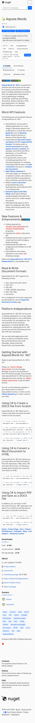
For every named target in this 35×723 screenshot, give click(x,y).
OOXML (24, 615)
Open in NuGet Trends (12, 583)
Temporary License (17, 533)
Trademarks (15, 714)
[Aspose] (3, 599)
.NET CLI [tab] (5, 46)
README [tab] (7, 66)
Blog (25, 531)
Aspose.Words (8, 634)
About (18, 709)
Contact (5, 661)
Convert (13, 612)
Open (5, 612)
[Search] (30, 8)
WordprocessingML (18, 624)
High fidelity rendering (14, 171)
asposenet (10, 604)
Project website (9, 566)
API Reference (7, 531)
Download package (11, 574)
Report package (10, 587)
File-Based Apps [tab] (7, 52)
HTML (22, 621)
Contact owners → (8, 595)
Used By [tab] (22, 70)
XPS (10, 621)
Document (7, 628)
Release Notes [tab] (20, 74)
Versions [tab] (7, 74)
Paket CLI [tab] (11, 49)
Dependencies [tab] (9, 70)
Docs (22, 529)
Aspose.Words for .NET (10, 85)
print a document (19, 182)
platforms (9, 133)
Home (4, 529)
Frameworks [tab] (19, 66)
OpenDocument (20, 618)
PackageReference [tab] (21, 46)
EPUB (15, 628)
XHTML (5, 624)
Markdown (7, 618)
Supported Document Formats (15, 301)
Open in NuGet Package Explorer (16, 578)
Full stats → (5, 542)
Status (5, 670)
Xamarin (6, 631)
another (23, 149)
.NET (21, 628)
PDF (4, 621)
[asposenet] (3, 604)
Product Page (13, 529)
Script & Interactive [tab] (22, 49)
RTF (10, 615)
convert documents (13, 146)
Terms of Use (26, 709)
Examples (17, 531)
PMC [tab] (12, 46)
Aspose (8, 599)
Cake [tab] (16, 52)
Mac (18, 631)
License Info (8, 570)
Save (20, 612)
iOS (13, 631)
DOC (4, 615)
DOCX (16, 615)
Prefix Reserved (10, 27)
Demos (28, 529)
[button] (27, 55)
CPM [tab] (4, 49)
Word (26, 612)
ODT (15, 621)
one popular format (17, 147)
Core (28, 628)
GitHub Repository (9, 394)
